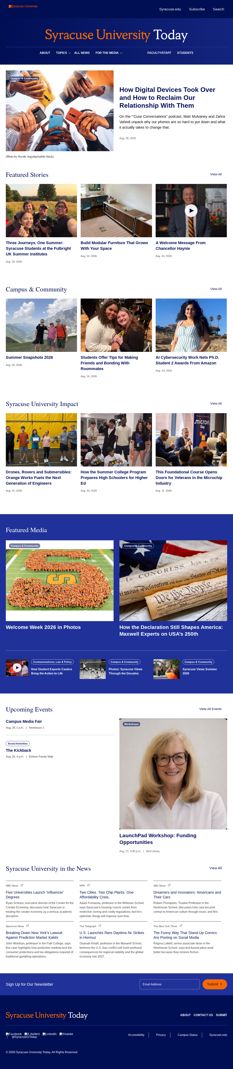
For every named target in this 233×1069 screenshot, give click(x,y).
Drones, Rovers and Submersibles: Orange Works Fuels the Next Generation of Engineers (39, 478)
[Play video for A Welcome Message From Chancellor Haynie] (191, 210)
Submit (213, 984)
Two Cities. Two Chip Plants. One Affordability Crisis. (106, 894)
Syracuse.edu (170, 9)
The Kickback (18, 750)
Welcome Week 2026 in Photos (43, 627)
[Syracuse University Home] (116, 34)
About (45, 52)
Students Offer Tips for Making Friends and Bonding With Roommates (109, 363)
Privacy (161, 1034)
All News (82, 52)
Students (185, 52)
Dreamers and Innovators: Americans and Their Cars (187, 894)
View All (216, 174)
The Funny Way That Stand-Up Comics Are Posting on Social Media (185, 935)
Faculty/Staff (159, 52)
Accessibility (136, 1034)
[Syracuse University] (31, 9)
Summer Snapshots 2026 (29, 357)
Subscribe (197, 9)
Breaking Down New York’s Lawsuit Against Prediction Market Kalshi (34, 935)
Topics (61, 52)
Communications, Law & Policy (52, 661)
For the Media (107, 52)
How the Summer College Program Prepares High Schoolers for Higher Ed (114, 478)
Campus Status (188, 1034)
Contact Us (203, 1015)
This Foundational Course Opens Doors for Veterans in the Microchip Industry (189, 478)
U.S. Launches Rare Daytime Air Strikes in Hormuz (112, 935)
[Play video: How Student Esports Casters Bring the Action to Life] (17, 667)
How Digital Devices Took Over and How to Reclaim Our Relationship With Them (167, 97)
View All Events (210, 709)
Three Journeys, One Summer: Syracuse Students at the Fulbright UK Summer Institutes (38, 248)
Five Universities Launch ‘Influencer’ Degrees (35, 894)
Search (218, 9)
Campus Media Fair (24, 721)
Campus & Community (24, 78)
